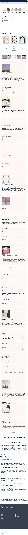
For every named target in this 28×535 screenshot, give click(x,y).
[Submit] (26, 2)
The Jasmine (3, 388)
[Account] (26, 0)
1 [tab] (12, 50)
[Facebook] (3, 526)
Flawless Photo (3, 155)
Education (2, 515)
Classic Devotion (3, 205)
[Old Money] (23, 10)
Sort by (2, 21)
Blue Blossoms (3, 183)
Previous (1, 42)
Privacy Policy (2, 532)
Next (26, 42)
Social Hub (16, 513)
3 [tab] (14, 50)
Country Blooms (3, 356)
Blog (15, 514)
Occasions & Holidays (3, 513)
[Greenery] (16, 10)
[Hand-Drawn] (20, 10)
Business (2, 514)
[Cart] (27, 0)
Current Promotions (17, 516)
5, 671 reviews (6, 20)
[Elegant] (8, 10)
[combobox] (14, 2)
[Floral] (12, 10)
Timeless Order (3, 254)
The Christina (3, 136)
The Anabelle (3, 421)
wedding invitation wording (7, 460)
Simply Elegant (3, 333)
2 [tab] (13, 50)
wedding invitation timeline (22, 449)
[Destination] (4, 10)
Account (1, 519)
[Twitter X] (2, 526)
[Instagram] (5, 526)
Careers (15, 515)
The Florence (3, 300)
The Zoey (3, 163)
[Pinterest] (4, 526)
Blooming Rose (3, 72)
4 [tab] (15, 50)
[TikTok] (1, 526)
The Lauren (3, 287)
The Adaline (3, 87)
